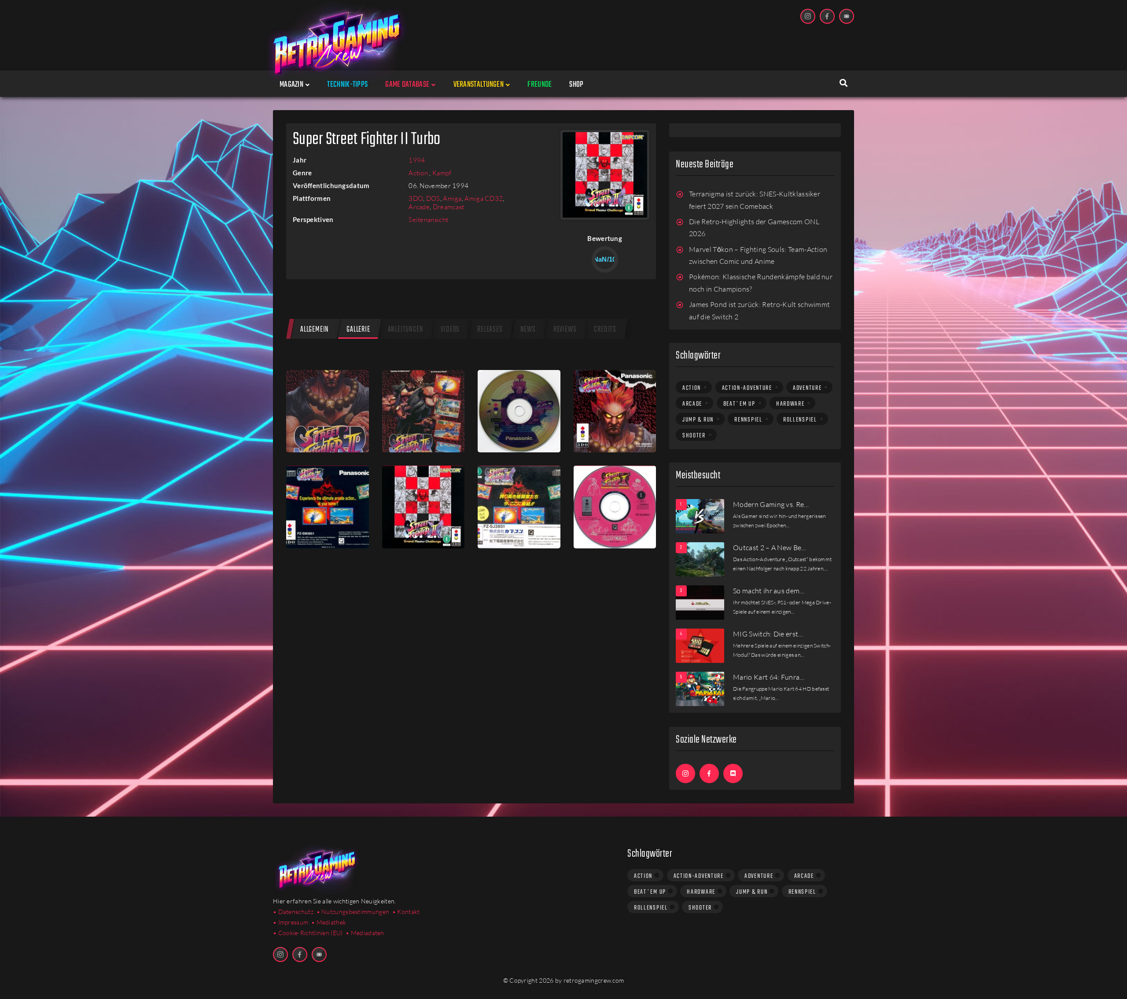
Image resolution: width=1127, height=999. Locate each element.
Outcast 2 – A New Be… (770, 547)
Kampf (442, 173)
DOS (433, 198)
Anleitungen (406, 329)
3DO (416, 198)
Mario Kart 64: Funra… (769, 677)
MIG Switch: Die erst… (768, 633)
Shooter (694, 435)
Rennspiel (748, 419)
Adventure (807, 388)
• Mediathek (328, 922)
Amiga (452, 198)
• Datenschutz (293, 911)
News (528, 329)
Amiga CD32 (483, 198)
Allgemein (314, 329)
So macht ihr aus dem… (769, 590)
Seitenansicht (428, 219)
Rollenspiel (800, 419)
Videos (450, 329)
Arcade (419, 207)
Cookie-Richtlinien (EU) (310, 932)
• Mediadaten (365, 932)
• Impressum (290, 922)
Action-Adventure (747, 388)
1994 (417, 160)
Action (419, 173)
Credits (605, 329)
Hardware (790, 404)
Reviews (565, 329)
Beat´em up (739, 404)
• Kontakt (406, 911)
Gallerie (358, 329)
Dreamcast (448, 207)
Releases (489, 329)
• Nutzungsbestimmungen (353, 911)
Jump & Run (698, 419)
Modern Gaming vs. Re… (771, 504)
